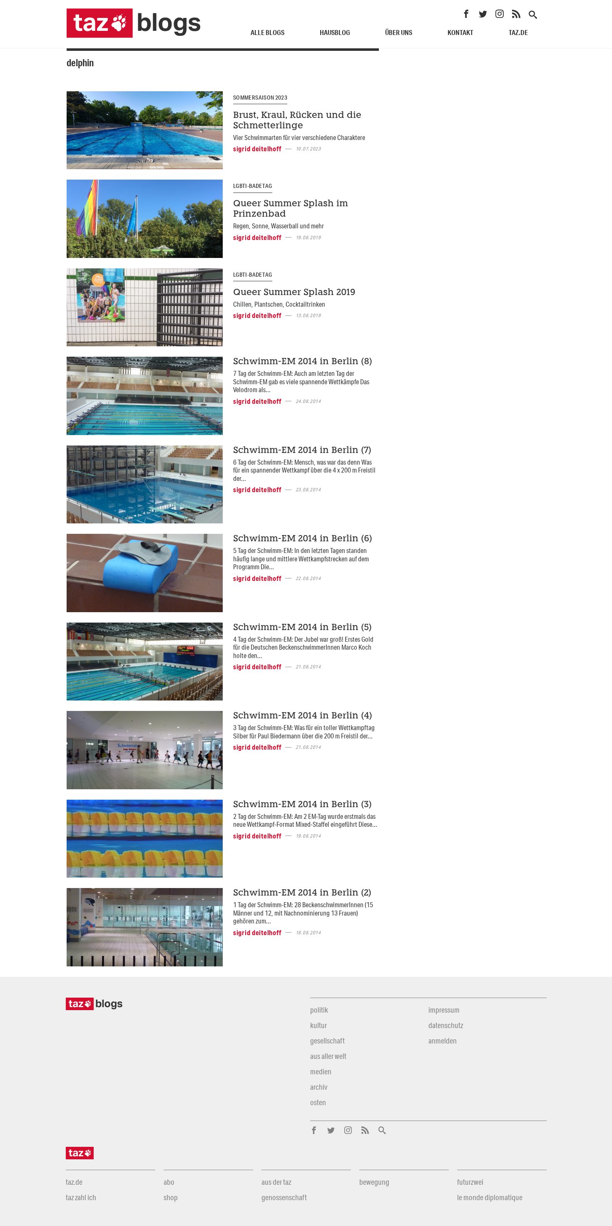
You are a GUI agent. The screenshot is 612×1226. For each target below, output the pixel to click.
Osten (318, 1102)
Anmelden (442, 1040)
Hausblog (335, 32)
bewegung (374, 1181)
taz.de (518, 32)
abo (169, 1181)
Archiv (318, 1086)
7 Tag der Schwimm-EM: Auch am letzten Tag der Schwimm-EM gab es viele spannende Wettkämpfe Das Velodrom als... (301, 381)
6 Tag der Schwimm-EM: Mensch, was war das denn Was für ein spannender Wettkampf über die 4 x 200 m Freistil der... (304, 470)
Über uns (398, 32)
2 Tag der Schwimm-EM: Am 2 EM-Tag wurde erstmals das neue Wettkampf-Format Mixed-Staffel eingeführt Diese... (305, 820)
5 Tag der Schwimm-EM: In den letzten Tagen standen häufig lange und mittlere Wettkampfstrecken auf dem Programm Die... (301, 558)
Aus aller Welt (328, 1056)
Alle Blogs (267, 32)
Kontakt (460, 32)
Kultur (318, 1025)
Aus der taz (276, 1181)
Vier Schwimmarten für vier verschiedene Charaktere (299, 137)
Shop (171, 1197)
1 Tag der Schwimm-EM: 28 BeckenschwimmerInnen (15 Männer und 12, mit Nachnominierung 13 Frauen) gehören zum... (303, 912)
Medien (320, 1071)
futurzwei (470, 1181)
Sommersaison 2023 (260, 97)
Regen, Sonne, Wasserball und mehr (278, 225)
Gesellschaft (327, 1040)
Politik (319, 1009)
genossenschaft (284, 1197)
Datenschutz (445, 1025)
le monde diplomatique (489, 1197)
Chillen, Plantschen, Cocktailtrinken (279, 304)
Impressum (444, 1009)
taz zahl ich (81, 1197)
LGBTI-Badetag (252, 186)
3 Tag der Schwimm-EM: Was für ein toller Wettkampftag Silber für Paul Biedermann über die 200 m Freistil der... (304, 731)
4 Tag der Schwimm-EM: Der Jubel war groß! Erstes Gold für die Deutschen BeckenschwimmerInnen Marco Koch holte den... (303, 647)
